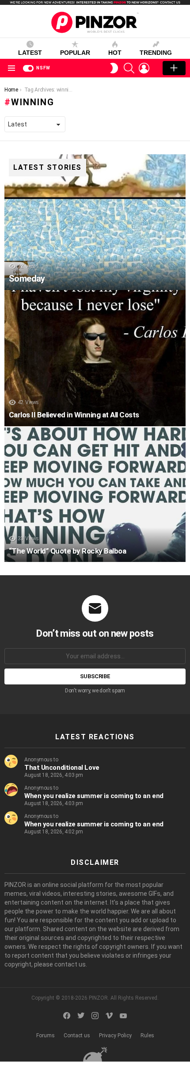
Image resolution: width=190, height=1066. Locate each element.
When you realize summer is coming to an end (93, 796)
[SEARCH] (129, 68)
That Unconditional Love (61, 768)
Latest (30, 52)
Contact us (77, 1035)
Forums (45, 1035)
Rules (147, 1035)
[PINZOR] (95, 1054)
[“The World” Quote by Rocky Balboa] (95, 494)
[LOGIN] (144, 68)
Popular (75, 52)
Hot (115, 52)
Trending (156, 52)
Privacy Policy (115, 1035)
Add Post (174, 68)
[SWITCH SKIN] (114, 68)
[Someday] (95, 222)
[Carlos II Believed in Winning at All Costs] (95, 358)
